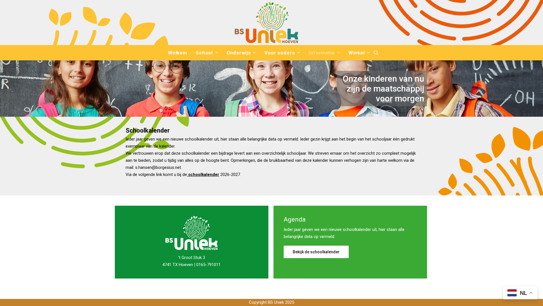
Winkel (356, 53)
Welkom (177, 53)
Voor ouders (279, 53)
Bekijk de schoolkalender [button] (316, 252)
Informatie (322, 53)
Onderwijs (239, 53)
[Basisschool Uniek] (266, 22)
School (204, 53)
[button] (376, 52)
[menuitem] (177, 52)
